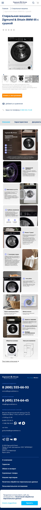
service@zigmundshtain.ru (10, 391)
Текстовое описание (9, 361)
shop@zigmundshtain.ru (9, 404)
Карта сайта (6, 452)
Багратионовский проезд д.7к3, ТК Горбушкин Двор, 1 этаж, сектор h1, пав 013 (16, 413)
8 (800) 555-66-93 (15, 387)
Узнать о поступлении (12, 95)
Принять (29, 503)
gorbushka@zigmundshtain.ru (11, 430)
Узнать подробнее (9, 503)
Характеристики (21, 122)
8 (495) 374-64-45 (15, 400)
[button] (3, 74)
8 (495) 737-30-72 (7, 420)
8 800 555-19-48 (26, 110)
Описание (6, 122)
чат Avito (5, 427)
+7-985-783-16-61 (7, 423)
